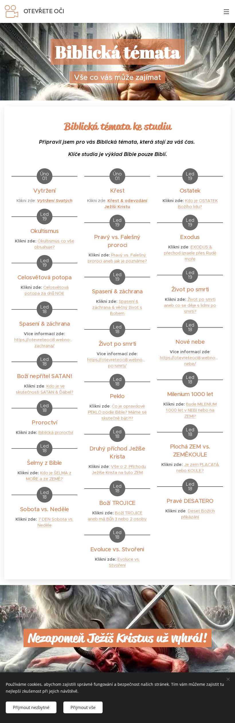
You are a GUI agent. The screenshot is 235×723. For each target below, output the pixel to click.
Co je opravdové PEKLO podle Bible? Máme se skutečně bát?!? (117, 412)
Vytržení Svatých (55, 200)
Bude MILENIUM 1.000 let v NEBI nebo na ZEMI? (191, 410)
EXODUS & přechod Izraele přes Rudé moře (190, 253)
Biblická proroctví (55, 432)
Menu (226, 11)
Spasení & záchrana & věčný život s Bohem (117, 307)
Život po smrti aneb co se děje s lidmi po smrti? (190, 305)
